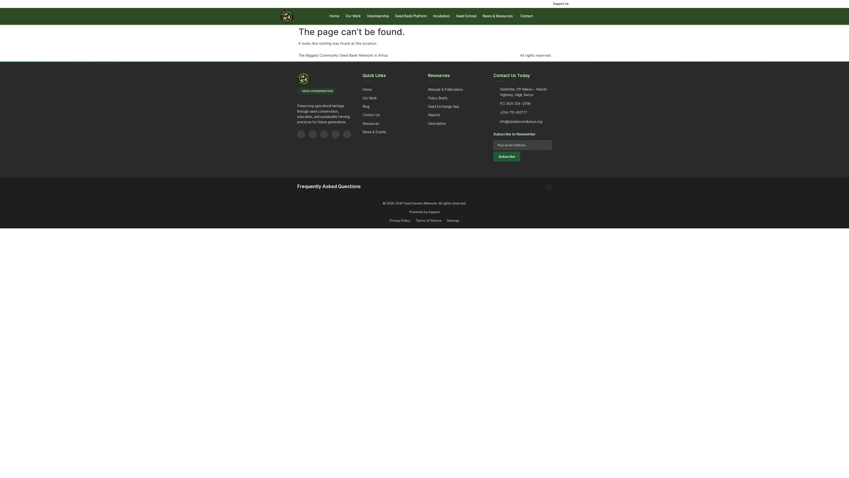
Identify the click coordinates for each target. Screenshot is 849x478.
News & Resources (498, 16)
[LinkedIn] (336, 134)
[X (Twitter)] (313, 134)
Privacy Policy (400, 220)
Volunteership (378, 16)
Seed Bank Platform (411, 16)
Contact (526, 16)
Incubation (441, 16)
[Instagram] (347, 134)
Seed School (466, 16)
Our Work (353, 16)
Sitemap (453, 220)
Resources (371, 123)
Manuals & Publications (445, 89)
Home (334, 16)
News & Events (374, 132)
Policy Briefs (437, 98)
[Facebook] (301, 134)
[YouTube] (324, 134)
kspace (434, 212)
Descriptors (437, 123)
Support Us (561, 4)
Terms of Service (429, 220)
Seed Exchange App (443, 106)
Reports (434, 115)
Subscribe (507, 156)
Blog (366, 106)
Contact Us (371, 115)
